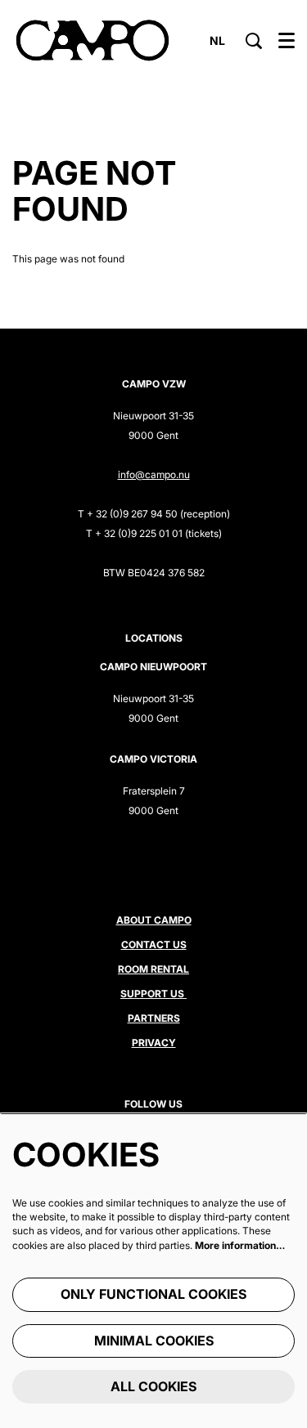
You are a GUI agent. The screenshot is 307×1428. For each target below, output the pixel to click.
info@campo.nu (154, 474)
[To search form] (254, 41)
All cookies (153, 1386)
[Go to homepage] (92, 41)
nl (217, 41)
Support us (153, 993)
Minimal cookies (154, 1340)
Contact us (154, 944)
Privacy (154, 1042)
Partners (154, 1018)
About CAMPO (154, 920)
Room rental (153, 969)
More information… (240, 1245)
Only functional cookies (153, 1294)
